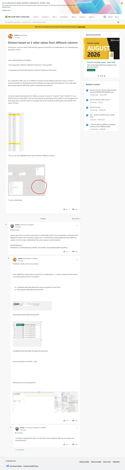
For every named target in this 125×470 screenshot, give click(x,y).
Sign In (117, 17)
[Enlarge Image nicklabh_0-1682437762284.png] (16, 131)
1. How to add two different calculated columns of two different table (102, 125)
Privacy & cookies (96, 461)
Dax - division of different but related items (102, 116)
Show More (20, 450)
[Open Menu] (118, 22)
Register (110, 17)
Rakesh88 (102, 129)
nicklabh (16, 35)
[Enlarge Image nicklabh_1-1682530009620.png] (27, 334)
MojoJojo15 (101, 119)
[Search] (105, 17)
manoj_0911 (103, 95)
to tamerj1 (35, 258)
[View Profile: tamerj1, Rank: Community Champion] (12, 226)
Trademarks (116, 461)
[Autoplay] (98, 76)
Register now (6, 10)
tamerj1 (17, 225)
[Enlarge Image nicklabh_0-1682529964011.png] (32, 305)
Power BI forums (26, 22)
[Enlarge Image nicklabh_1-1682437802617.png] (27, 180)
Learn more (81, 27)
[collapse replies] (6, 224)
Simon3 (100, 102)
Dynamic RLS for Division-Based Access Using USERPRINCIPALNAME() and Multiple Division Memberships (103, 91)
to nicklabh (42, 427)
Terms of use (107, 461)
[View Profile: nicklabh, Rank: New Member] (10, 36)
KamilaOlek (102, 110)
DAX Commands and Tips (39, 22)
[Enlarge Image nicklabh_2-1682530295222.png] (45, 402)
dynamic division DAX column (100, 100)
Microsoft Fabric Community (12, 22)
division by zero (95, 107)
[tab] (101, 76)
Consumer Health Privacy (30, 466)
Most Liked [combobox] (76, 219)
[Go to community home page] (17, 17)
